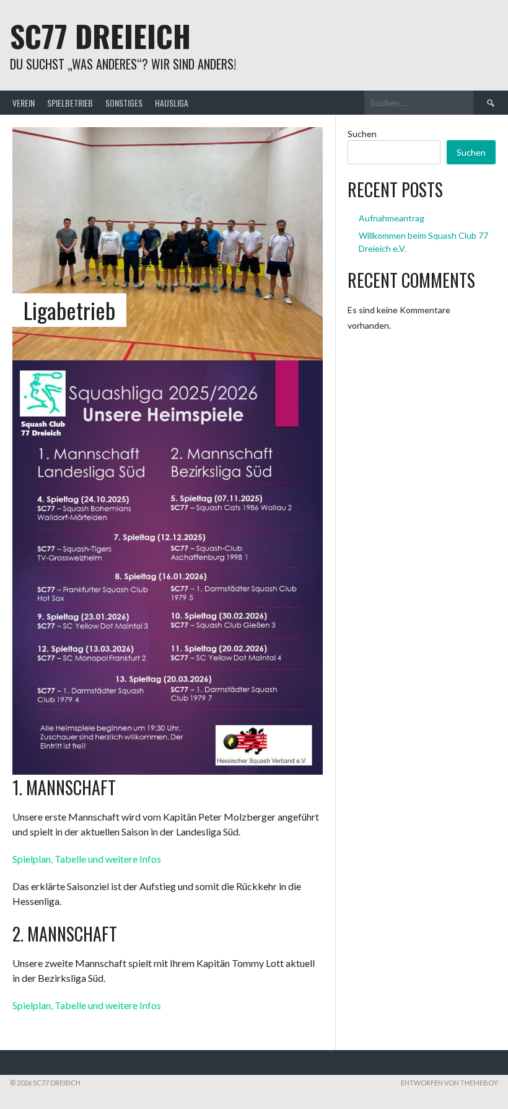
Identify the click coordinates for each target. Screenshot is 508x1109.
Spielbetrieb (70, 102)
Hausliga (171, 102)
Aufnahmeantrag (391, 218)
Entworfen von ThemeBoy (449, 1083)
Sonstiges (123, 102)
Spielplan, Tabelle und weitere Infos (86, 859)
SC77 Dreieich (100, 36)
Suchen (362, 133)
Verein (23, 102)
